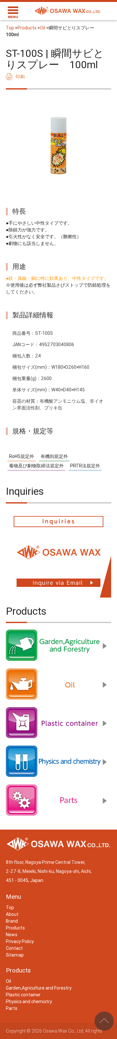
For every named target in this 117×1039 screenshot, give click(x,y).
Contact (14, 948)
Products (27, 28)
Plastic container (23, 995)
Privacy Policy (20, 941)
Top (10, 28)
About (12, 914)
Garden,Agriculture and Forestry (39, 988)
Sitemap (15, 955)
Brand (12, 921)
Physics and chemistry (29, 1001)
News (11, 935)
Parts (11, 1008)
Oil (42, 28)
